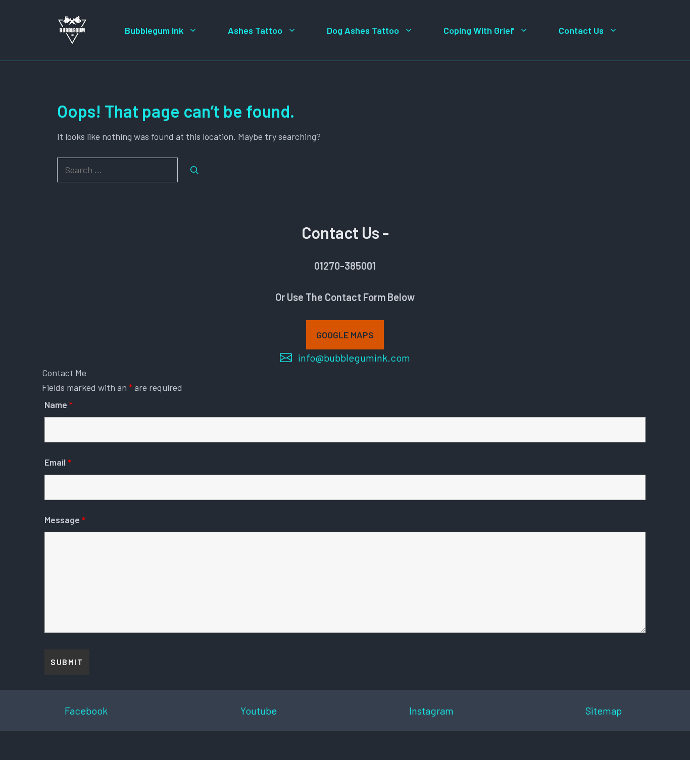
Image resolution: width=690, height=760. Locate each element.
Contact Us (581, 30)
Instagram (431, 710)
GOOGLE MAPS (345, 334)
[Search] (194, 170)
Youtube (258, 710)
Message (64, 519)
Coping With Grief (478, 30)
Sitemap (603, 710)
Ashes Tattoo (255, 30)
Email (57, 462)
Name (58, 404)
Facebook (86, 710)
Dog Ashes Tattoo (363, 30)
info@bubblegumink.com (354, 357)
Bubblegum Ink (154, 30)
